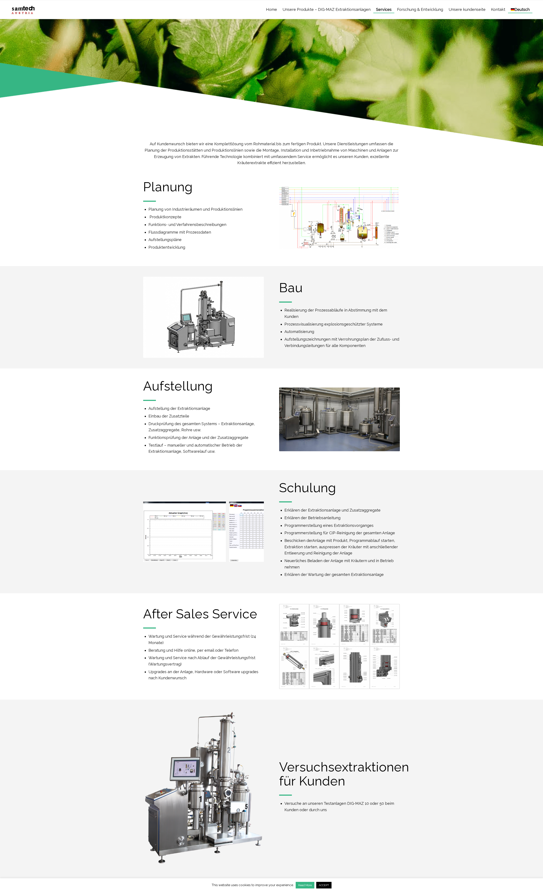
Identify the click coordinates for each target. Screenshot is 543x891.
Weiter (254, 531)
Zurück (152, 531)
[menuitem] (271, 6)
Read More (305, 885)
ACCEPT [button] (324, 885)
